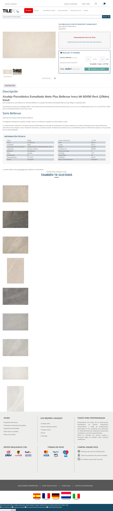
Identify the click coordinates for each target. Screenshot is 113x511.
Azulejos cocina (46, 430)
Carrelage (44, 436)
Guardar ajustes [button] (5, 510)
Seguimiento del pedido (11, 428)
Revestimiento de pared (49, 10)
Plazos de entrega (10, 434)
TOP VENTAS (28, 10)
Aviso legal (66, 486)
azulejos (57, 418)
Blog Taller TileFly (49, 486)
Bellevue (30, 118)
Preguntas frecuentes (11, 422)
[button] (3, 507)
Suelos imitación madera (49, 426)
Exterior (86, 10)
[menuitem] (36, 497)
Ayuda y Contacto (11, 4)
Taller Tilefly (86, 4)
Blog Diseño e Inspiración (28, 486)
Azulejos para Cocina (75, 10)
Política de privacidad (84, 486)
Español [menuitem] (37, 499)
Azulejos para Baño (63, 10)
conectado (20, 169)
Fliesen (43, 433)
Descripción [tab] (10, 85)
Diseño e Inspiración (70, 4)
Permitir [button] (13, 510)
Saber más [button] (65, 505)
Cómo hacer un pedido (11, 431)
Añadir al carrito (98, 69)
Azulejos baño (45, 423)
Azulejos (36, 10)
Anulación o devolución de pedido (15, 425)
